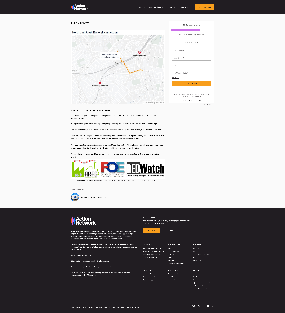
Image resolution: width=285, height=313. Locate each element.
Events (170, 257)
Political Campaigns (149, 257)
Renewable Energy (101, 307)
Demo (195, 251)
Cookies (112, 307)
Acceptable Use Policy (133, 307)
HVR (109, 267)
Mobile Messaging (174, 251)
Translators (120, 307)
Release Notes (173, 280)
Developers (197, 280)
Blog (169, 283)
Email (169, 248)
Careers (195, 257)
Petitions (171, 254)
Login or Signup (204, 7)
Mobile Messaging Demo (202, 254)
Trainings (196, 274)
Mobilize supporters (149, 277)
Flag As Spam (209, 104)
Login (172, 230)
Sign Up (151, 230)
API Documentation (199, 286)
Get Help (196, 277)
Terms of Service (87, 307)
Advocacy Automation (176, 263)
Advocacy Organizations (151, 254)
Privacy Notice (75, 307)
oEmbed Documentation (201, 289)
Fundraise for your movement (153, 274)
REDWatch (128, 180)
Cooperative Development (177, 274)
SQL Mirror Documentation (202, 283)
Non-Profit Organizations (151, 248)
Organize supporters (150, 280)
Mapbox (88, 255)
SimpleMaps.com (103, 261)
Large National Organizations (153, 251)
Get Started (197, 248)
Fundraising (172, 260)
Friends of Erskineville (146, 180)
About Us (171, 277)
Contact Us (197, 260)
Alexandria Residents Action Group (108, 180)
